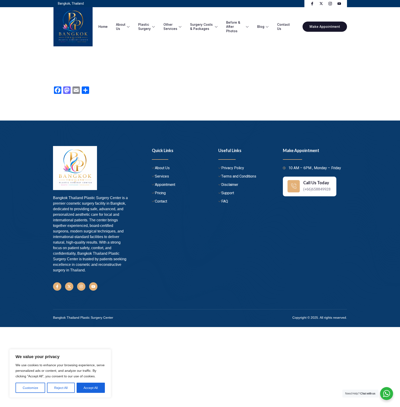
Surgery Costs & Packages (201, 26)
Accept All (91, 388)
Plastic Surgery (144, 26)
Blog (260, 27)
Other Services (170, 26)
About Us (120, 26)
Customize (30, 388)
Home (103, 27)
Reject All (61, 388)
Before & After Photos (233, 26)
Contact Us (283, 26)
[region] (60, 373)
